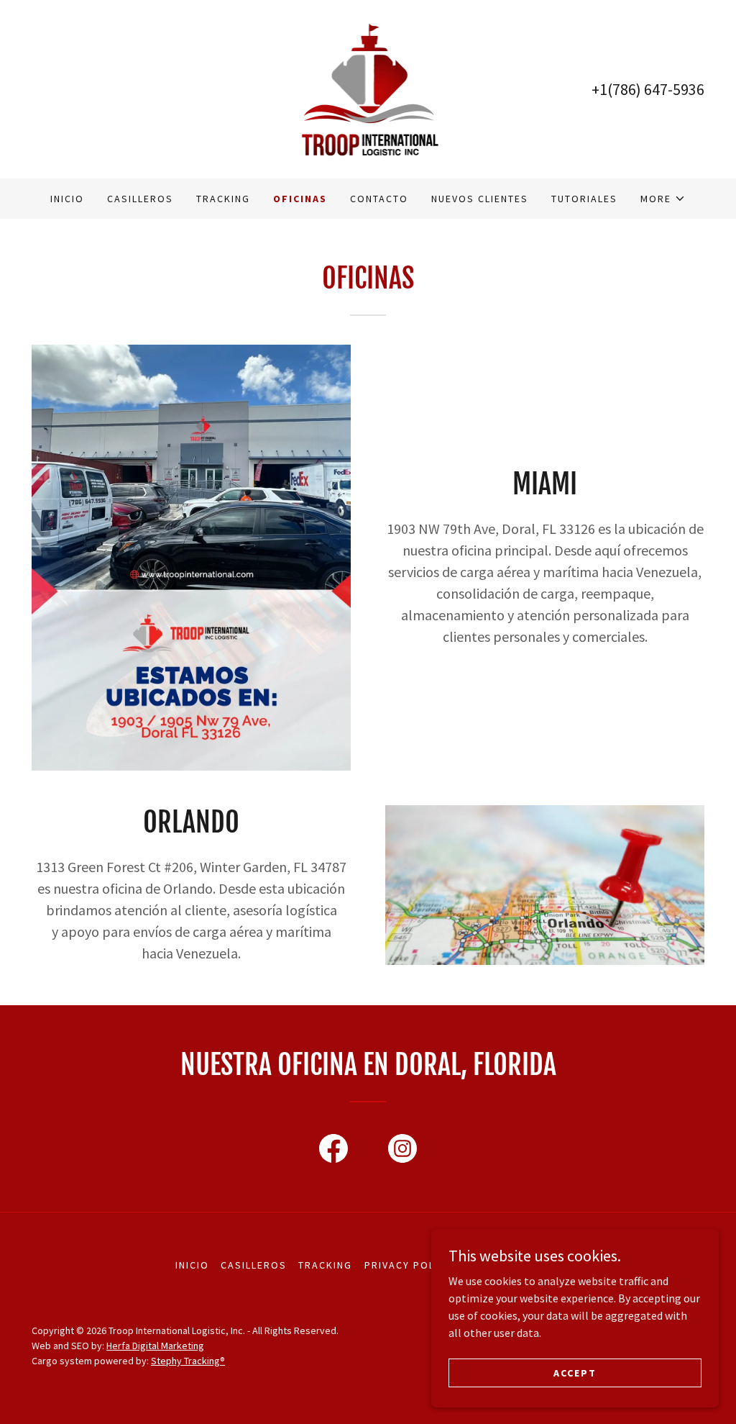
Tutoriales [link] (584, 198)
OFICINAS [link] (300, 198)
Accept (575, 1372)
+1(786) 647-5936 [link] (648, 89)
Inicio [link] (67, 198)
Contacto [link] (379, 198)
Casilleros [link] (140, 198)
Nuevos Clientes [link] (479, 198)
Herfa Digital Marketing (155, 1345)
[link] (368, 88)
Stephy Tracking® (188, 1360)
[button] (663, 198)
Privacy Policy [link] (408, 1265)
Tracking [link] (223, 198)
